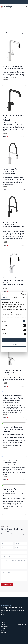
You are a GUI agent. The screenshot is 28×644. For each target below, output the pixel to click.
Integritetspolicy (5, 632)
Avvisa (14, 349)
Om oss (3, 628)
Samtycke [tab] (5, 297)
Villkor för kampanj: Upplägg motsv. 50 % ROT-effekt (13, 624)
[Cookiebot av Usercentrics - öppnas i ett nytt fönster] (20, 294)
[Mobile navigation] (26, 6)
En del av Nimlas (21, 1)
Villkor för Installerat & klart (7, 623)
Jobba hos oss (4, 626)
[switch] (24, 325)
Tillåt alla (14, 340)
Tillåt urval (14, 344)
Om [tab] (23, 297)
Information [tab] (14, 297)
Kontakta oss (4, 630)
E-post (2, 616)
